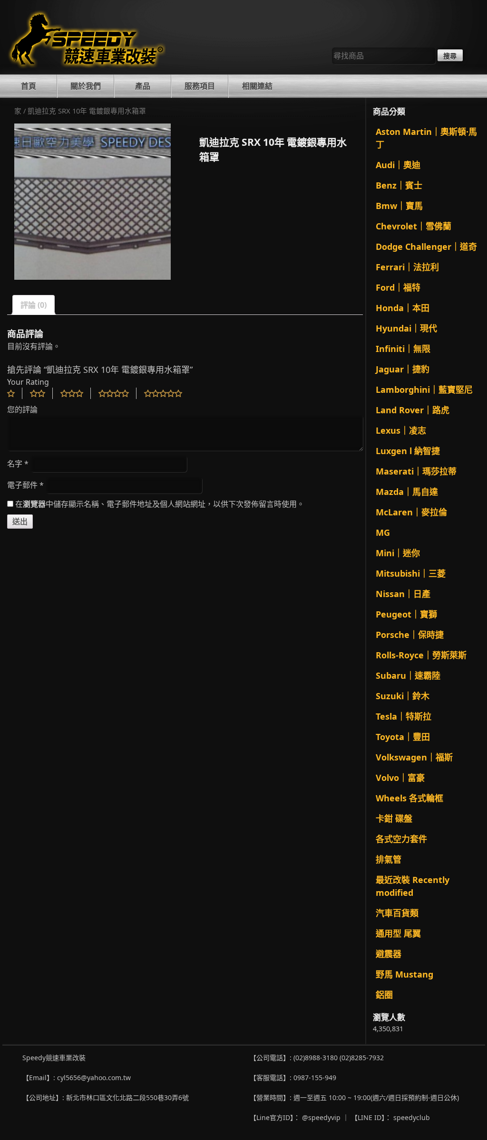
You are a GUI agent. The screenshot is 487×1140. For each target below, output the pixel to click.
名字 (18, 463)
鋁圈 (384, 994)
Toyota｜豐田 (403, 736)
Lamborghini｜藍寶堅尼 (424, 389)
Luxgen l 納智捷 (408, 450)
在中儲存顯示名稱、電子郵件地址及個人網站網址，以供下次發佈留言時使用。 (159, 504)
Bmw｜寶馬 (399, 205)
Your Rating (28, 382)
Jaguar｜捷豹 (402, 369)
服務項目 (200, 86)
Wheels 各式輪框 (409, 798)
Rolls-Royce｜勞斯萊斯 (421, 655)
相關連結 (257, 86)
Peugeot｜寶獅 (406, 614)
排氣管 (388, 859)
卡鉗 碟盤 (394, 818)
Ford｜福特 (398, 287)
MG (383, 532)
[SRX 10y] (92, 202)
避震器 (388, 954)
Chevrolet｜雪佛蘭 (413, 226)
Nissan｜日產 (403, 593)
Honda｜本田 (402, 308)
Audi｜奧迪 (398, 165)
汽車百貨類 (397, 913)
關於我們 (85, 86)
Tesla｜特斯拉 (403, 716)
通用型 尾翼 (398, 933)
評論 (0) (33, 305)
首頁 (28, 86)
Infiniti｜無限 (403, 348)
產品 (142, 86)
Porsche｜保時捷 (410, 634)
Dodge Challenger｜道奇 (426, 246)
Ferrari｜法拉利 (407, 267)
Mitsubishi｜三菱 (411, 573)
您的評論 (22, 409)
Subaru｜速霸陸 (408, 675)
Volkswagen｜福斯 (414, 757)
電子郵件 (25, 485)
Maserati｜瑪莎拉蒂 (416, 471)
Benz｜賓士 (399, 185)
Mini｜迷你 (398, 553)
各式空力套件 (401, 839)
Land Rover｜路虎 (412, 410)
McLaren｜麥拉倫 (411, 512)
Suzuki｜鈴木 (402, 696)
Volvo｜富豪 (400, 777)
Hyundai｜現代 (406, 328)
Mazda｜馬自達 (407, 491)
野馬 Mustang (404, 974)
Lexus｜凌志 (401, 430)
